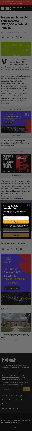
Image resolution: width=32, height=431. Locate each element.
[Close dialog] (28, 205)
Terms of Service (19, 225)
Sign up (16, 222)
